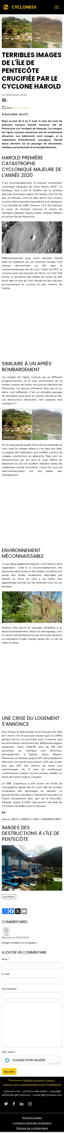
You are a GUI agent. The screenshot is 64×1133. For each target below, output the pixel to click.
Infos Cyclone (21, 107)
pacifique (8, 896)
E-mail (5, 974)
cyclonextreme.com (32, 1084)
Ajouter (9, 1071)
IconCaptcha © (54, 1064)
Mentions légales (32, 1117)
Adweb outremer (34, 1080)
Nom (5, 959)
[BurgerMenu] (56, 7)
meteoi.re (54, 1084)
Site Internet (9, 988)
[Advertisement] (32, 324)
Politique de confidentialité (32, 1128)
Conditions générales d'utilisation (32, 1123)
